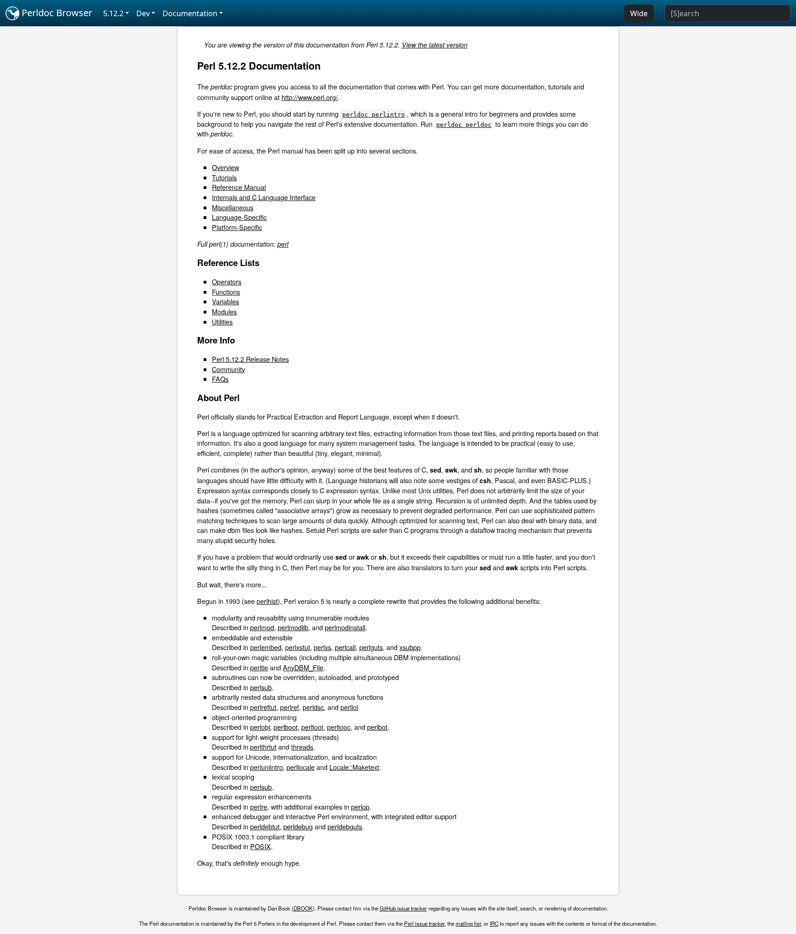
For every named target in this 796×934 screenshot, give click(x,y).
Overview (225, 167)
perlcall (345, 647)
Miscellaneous (232, 207)
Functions (226, 291)
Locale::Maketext (354, 767)
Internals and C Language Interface (264, 197)
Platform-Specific (237, 227)
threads (302, 746)
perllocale (301, 767)
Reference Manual (239, 187)
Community (228, 369)
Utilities (222, 321)
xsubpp (410, 647)
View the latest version (435, 44)
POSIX (260, 846)
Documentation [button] (190, 13)
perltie (259, 667)
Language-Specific (239, 217)
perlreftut (263, 707)
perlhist (267, 601)
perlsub (261, 687)
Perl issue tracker (424, 923)
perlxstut (297, 647)
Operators (226, 281)
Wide (639, 13)
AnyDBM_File (303, 667)
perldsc (313, 707)
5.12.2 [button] (113, 13)
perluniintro (266, 767)
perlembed (265, 647)
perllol (349, 707)
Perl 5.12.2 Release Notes (250, 359)
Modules (224, 311)
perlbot (377, 727)
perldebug (298, 826)
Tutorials (224, 177)
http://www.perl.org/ (309, 97)
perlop (360, 806)
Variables (225, 301)
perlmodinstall (345, 627)
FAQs (220, 379)
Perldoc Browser (55, 12)
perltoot (312, 727)
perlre (258, 806)
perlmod (262, 627)
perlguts (371, 647)
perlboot (286, 727)
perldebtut (265, 826)
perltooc (339, 727)
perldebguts (345, 826)
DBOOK (303, 908)
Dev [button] (143, 13)
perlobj (260, 727)
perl (282, 243)
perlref (289, 707)
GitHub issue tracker (403, 908)
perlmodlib (293, 627)
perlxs (322, 647)
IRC (494, 923)
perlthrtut (263, 746)
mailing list (468, 923)
